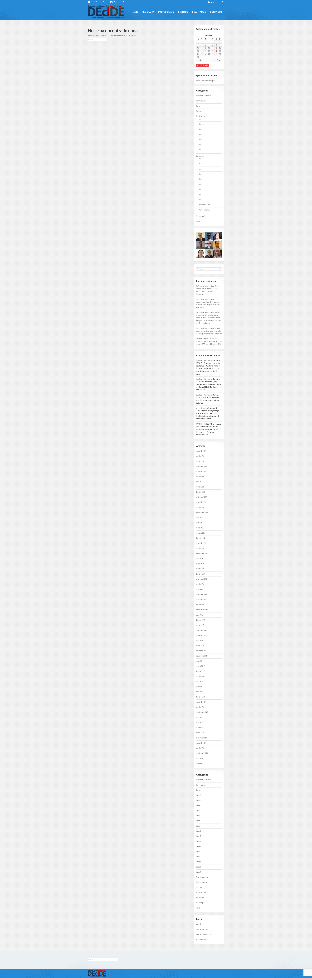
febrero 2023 (200, 492)
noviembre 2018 (201, 635)
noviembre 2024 (201, 451)
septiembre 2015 (202, 712)
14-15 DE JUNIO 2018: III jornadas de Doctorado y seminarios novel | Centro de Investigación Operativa (208, 426)
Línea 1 (201, 119)
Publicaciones (201, 116)
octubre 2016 (200, 676)
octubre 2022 (200, 507)
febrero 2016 (200, 697)
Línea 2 (201, 124)
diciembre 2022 (201, 497)
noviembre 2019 (201, 600)
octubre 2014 (200, 748)
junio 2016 (199, 687)
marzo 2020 (200, 589)
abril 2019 (199, 615)
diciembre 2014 (201, 738)
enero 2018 (200, 646)
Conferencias (201, 101)
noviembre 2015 (201, 702)
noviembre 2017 (201, 651)
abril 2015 (199, 722)
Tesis (198, 221)
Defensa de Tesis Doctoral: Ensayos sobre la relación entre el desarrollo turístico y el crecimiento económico (209, 331)
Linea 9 (201, 200)
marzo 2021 (200, 569)
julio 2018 (199, 641)
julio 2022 (199, 518)
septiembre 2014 (202, 753)
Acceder (199, 924)
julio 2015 (199, 717)
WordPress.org (201, 940)
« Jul (199, 60)
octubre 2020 (200, 584)
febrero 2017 (200, 671)
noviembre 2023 (201, 471)
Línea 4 (201, 174)
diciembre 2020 (201, 579)
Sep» (218, 60)
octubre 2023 (200, 477)
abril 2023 (199, 482)
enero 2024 (200, 461)
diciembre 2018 (201, 630)
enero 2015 (200, 733)
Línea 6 (201, 139)
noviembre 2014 (201, 743)
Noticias (199, 111)
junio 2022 (199, 523)
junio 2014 (199, 763)
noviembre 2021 (201, 543)
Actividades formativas (204, 96)
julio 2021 (199, 559)
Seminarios (200, 156)
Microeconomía (204, 210)
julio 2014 (199, 758)
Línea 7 (201, 144)
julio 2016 (199, 681)
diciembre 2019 (201, 594)
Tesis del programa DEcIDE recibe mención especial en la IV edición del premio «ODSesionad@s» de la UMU (209, 341)
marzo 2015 (200, 728)
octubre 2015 (200, 707)
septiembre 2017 (202, 656)
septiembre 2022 (202, 512)
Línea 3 (201, 129)
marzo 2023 (200, 487)
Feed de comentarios (203, 934)
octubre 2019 (200, 605)
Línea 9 (201, 150)
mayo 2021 (200, 564)
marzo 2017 (200, 666)
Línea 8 (201, 195)
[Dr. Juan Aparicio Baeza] (200, 253)
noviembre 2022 (201, 502)
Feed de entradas (202, 929)
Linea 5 (201, 179)
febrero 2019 (200, 620)
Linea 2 (201, 164)
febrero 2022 (200, 538)
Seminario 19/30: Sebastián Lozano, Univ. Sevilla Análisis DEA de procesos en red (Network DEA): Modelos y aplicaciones (208, 384)
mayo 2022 (200, 528)
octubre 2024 (200, 456)
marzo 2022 (200, 533)
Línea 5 (201, 134)
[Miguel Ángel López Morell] (209, 245)
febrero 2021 (200, 574)
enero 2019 (200, 625)
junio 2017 (199, 661)
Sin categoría (200, 216)
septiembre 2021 (202, 553)
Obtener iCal (202, 65)
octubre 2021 (200, 548)
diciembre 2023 (201, 466)
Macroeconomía (204, 205)
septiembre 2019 (202, 610)
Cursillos (199, 106)
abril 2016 (199, 692)
